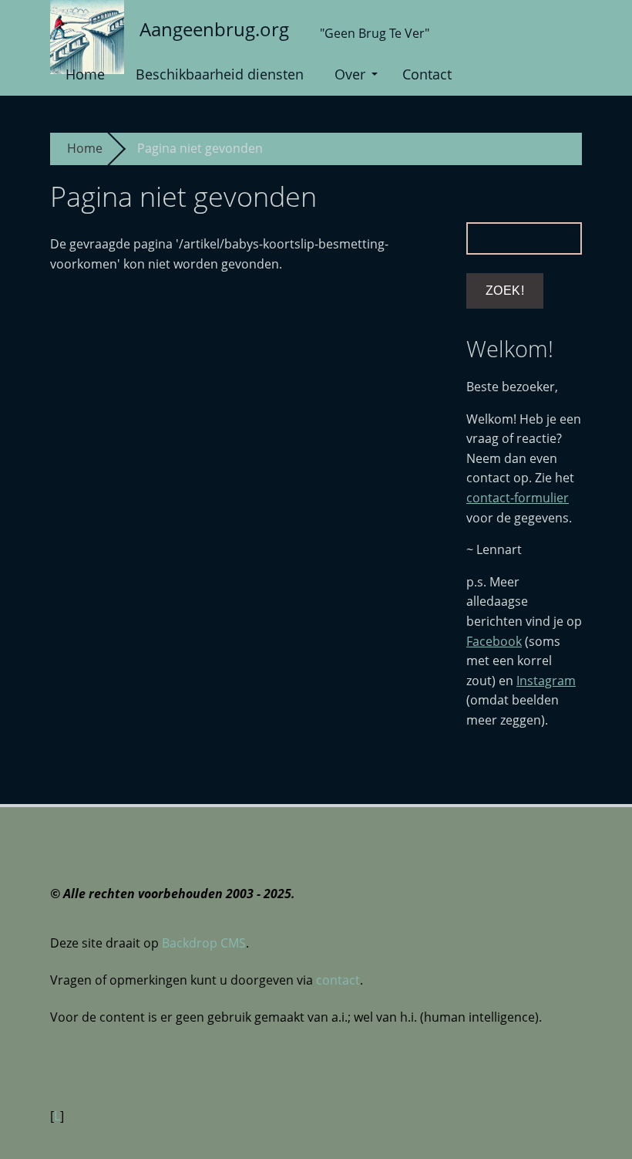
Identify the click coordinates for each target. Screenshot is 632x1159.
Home (85, 74)
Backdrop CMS (204, 942)
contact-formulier (517, 497)
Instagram (546, 680)
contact (338, 979)
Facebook (494, 641)
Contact (427, 74)
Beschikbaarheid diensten (220, 74)
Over (349, 74)
